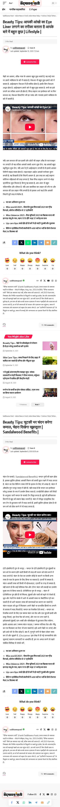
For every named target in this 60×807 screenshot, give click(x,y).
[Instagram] (52, 281)
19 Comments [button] (49, 325)
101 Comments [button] (49, 774)
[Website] (37, 281)
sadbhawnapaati (19, 48)
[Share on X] (18, 802)
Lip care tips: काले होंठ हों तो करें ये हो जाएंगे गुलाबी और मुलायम (30, 223)
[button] (5, 3)
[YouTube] (48, 281)
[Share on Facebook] (12, 802)
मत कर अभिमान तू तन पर (15, 202)
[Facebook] (41, 281)
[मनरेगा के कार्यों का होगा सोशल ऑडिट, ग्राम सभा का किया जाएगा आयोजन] (50, 392)
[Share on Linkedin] (30, 802)
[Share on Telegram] (36, 802)
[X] (44, 281)
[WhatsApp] (56, 281)
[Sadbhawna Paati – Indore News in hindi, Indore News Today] (13, 794)
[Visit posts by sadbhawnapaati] (5, 281)
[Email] (42, 802)
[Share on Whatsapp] (24, 802)
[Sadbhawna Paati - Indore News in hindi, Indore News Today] (30, 3)
